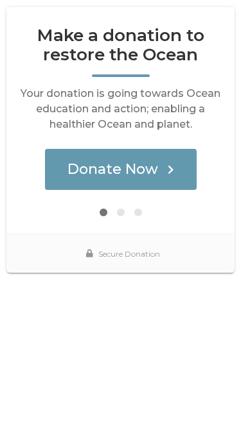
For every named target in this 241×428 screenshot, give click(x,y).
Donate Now (112, 169)
